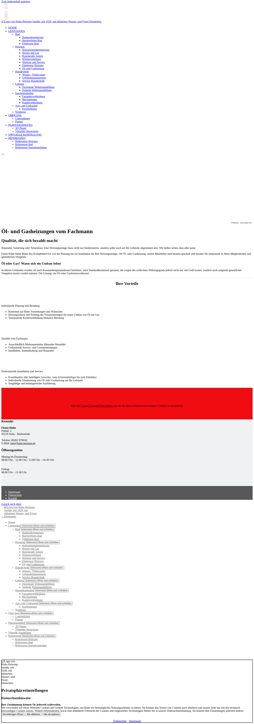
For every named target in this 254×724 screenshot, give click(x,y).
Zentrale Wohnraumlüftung (37, 90)
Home (12, 27)
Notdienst (20, 111)
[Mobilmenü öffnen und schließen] (2, 154)
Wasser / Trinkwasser (33, 74)
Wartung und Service (33, 62)
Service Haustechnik (33, 80)
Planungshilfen (20, 125)
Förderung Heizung (33, 65)
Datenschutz (15, 495)
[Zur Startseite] (51, 23)
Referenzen (16, 138)
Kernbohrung (29, 108)
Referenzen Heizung (26, 141)
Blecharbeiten (29, 99)
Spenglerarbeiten (24, 93)
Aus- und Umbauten (26, 105)
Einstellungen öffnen (13, 714)
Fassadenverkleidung (33, 96)
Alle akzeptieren (52, 714)
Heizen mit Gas (30, 52)
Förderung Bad (30, 43)
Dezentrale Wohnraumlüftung (38, 87)
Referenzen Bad (24, 144)
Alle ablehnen (33, 714)
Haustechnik (22, 71)
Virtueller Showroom (26, 131)
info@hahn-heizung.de (22, 443)
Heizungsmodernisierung (35, 49)
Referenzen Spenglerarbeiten (31, 147)
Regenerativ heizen (32, 56)
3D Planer (20, 128)
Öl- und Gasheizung (33, 68)
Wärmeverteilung (31, 59)
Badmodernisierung (33, 37)
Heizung (20, 46)
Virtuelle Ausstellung (25, 134)
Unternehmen (22, 118)
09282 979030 (13, 11)
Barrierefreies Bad (32, 40)
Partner (19, 121)
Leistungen (16, 31)
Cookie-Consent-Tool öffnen (96, 405)
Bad (17, 34)
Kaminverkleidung (32, 102)
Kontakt (12, 498)
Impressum (14, 491)
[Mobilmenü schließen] (2, 517)
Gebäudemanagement (34, 77)
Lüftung (19, 83)
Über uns (14, 115)
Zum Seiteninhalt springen (15, 1)
